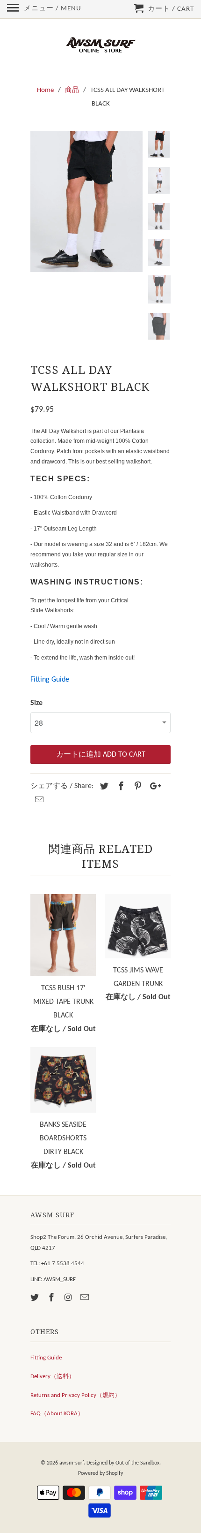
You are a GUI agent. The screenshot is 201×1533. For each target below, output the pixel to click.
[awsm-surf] (100, 45)
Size (36, 703)
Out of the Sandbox (137, 1463)
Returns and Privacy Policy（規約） (75, 1395)
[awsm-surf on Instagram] (69, 1298)
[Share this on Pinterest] (136, 786)
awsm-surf (71, 1463)
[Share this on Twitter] (102, 786)
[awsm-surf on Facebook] (52, 1298)
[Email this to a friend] (37, 800)
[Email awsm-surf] (85, 1298)
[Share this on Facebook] (119, 786)
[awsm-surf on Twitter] (35, 1298)
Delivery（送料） (52, 1377)
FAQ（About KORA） (57, 1414)
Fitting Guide (49, 679)
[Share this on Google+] (152, 786)
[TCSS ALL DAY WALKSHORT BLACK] (86, 201)
